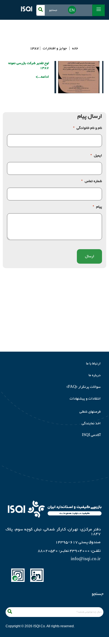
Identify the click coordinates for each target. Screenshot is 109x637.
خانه (75, 48)
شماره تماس (91, 181)
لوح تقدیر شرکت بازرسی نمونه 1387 (28, 65)
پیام (97, 207)
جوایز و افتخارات (55, 48)
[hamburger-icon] (98, 10)
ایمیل (96, 156)
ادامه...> (42, 77)
